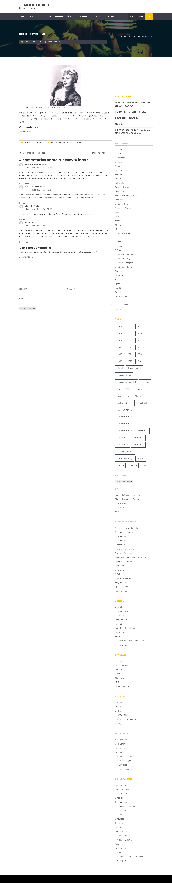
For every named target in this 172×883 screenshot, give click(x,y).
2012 (140, 347)
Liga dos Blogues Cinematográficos (131, 557)
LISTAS (48, 16)
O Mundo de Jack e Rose (34, 153)
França (139, 389)
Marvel (138, 396)
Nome (23, 289)
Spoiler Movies (121, 587)
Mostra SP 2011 (125, 424)
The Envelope (121, 765)
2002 (130, 326)
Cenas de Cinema (123, 789)
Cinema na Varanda (124, 532)
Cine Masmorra (122, 794)
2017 (130, 361)
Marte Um (119, 124)
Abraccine (119, 607)
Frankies (119, 200)
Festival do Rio (121, 191)
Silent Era (119, 844)
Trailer (118, 292)
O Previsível (120, 570)
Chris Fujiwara (121, 611)
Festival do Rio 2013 (127, 382)
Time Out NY (120, 861)
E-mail (71, 289)
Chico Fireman (53, 42)
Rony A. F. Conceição (34, 164)
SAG (117, 280)
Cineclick (119, 798)
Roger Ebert (120, 632)
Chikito (118, 153)
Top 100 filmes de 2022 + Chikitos (130, 112)
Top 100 (133, 465)
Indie (117, 212)
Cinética (118, 815)
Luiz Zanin (119, 566)
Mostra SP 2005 (125, 410)
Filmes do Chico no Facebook (128, 495)
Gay (119, 396)
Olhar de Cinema (122, 233)
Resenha (119, 275)
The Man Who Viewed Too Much (129, 641)
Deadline (119, 702)
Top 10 (118, 288)
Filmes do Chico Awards (126, 195)
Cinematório (120, 541)
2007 (120, 340)
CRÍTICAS (34, 16)
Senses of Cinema (123, 637)
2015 (140, 354)
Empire (118, 707)
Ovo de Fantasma (123, 578)
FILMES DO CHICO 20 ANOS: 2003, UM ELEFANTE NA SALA (132, 104)
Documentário (134, 368)
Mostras (118, 225)
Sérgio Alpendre (122, 583)
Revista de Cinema (123, 840)
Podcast (118, 246)
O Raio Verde (121, 574)
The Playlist (120, 852)
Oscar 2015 (139, 445)
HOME (23, 16)
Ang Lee (141, 361)
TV (116, 301)
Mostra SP (119, 221)
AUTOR (111, 16)
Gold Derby (120, 744)
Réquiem (42, 142)
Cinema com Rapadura (125, 806)
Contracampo (121, 616)
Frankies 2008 (124, 389)
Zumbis (145, 465)
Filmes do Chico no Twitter (127, 499)
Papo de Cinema (122, 836)
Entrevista (119, 183)
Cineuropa (119, 819)
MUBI (117, 512)
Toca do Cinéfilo (122, 591)
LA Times (119, 711)
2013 (120, 354)
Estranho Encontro (123, 553)
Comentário (26, 257)
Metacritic (119, 678)
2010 (120, 347)
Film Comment (121, 620)
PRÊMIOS (59, 16)
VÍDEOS (70, 16)
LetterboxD (120, 507)
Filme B (118, 669)
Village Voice (121, 645)
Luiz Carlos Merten (123, 562)
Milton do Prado (32, 206)
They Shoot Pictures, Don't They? (129, 857)
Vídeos (118, 309)
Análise (118, 149)
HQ (128, 396)
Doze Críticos (121, 170)
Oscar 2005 (142, 431)
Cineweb (119, 823)
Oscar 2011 (123, 438)
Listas (118, 216)
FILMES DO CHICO (34, 5)
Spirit (117, 284)
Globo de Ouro (121, 204)
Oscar (117, 238)
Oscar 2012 (139, 438)
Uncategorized (121, 305)
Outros (118, 242)
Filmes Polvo (121, 831)
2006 (140, 333)
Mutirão (118, 229)
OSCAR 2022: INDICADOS (126, 118)
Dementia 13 (120, 545)
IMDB (117, 674)
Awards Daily (121, 740)
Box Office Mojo (122, 665)
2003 (140, 326)
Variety (118, 723)
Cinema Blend (121, 802)
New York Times (122, 715)
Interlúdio (119, 624)
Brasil (120, 368)
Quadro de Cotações (124, 254)
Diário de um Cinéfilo (124, 549)
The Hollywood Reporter (125, 719)
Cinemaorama (121, 536)
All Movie (119, 661)
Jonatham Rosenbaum (125, 628)
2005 (130, 333)
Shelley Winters (75, 142)
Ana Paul (29, 222)
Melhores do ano (125, 403)
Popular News (137, 16)
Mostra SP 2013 (125, 431)
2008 (130, 340)
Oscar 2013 (123, 445)
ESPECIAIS (97, 16)
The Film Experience (124, 769)
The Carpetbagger (123, 761)
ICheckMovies (121, 503)
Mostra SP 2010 (125, 417)
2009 (140, 340)
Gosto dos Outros (123, 208)
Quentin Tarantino (126, 452)
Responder (24, 184)
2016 (120, 361)
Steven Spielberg (125, 458)
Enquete (118, 174)
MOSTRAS (84, 16)
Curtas (118, 166)
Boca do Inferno (122, 785)
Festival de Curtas (123, 187)
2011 (130, 347)
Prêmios (118, 250)
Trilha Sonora (121, 296)
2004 (120, 333)
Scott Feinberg (121, 752)
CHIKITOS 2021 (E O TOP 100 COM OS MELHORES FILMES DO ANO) (132, 131)
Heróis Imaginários (99, 153)
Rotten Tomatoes (122, 686)
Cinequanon (120, 810)
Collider (118, 827)
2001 (120, 326)
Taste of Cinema (122, 848)
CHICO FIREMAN (32, 187)
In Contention (121, 748)
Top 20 (121, 465)
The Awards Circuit (123, 756)
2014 (130, 354)
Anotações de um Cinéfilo (126, 528)
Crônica (118, 162)
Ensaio (118, 179)
